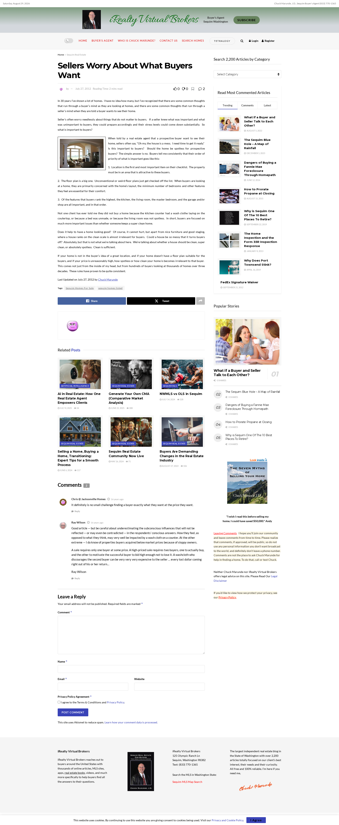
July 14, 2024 (168, 399)
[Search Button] (242, 41)
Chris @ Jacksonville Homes (88, 499)
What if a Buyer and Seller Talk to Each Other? (259, 121)
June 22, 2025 (117, 408)
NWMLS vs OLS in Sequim (181, 394)
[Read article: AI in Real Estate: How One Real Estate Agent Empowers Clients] (80, 374)
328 (181, 399)
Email (62, 679)
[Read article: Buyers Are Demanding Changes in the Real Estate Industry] (182, 431)
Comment (65, 612)
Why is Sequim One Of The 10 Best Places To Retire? (259, 215)
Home (83, 40)
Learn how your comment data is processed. (131, 722)
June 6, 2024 (65, 470)
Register (269, 40)
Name (62, 661)
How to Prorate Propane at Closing (248, 422)
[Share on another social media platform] (200, 301)
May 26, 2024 (117, 461)
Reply (77, 511)
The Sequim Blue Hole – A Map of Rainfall (257, 144)
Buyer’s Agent (103, 40)
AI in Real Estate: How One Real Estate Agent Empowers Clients (79, 398)
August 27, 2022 (170, 466)
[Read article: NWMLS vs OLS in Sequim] (182, 374)
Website (139, 679)
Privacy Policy (115, 702)
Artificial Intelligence (75, 386)
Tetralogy (222, 40)
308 (131, 408)
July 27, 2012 (83, 88)
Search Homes (193, 40)
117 (78, 470)
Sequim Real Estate (76, 54)
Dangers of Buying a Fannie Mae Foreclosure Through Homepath (247, 407)
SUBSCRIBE (246, 20)
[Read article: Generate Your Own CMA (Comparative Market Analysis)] (131, 374)
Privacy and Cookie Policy (227, 820)
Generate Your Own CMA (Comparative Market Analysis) (129, 398)
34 (77, 408)
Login (254, 40)
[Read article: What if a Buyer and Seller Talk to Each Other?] (247, 341)
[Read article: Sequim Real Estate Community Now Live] (131, 431)
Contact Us (169, 40)
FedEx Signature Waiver (239, 282)
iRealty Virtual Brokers (153, 20)
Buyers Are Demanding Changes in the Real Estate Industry (182, 456)
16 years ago (117, 499)
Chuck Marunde (108, 279)
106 (185, 466)
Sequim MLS (170, 386)
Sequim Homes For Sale (80, 288)
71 (129, 461)
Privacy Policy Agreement (75, 696)
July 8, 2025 (65, 408)
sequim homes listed (110, 288)
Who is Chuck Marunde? (136, 40)
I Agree (256, 820)
